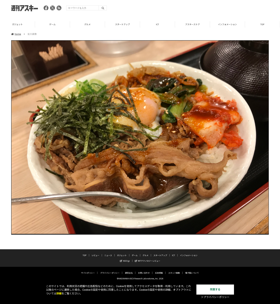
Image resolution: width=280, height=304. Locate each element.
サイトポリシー (88, 272)
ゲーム (52, 24)
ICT (157, 24)
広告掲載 (159, 272)
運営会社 (129, 272)
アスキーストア (192, 24)
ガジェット (17, 24)
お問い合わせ (144, 272)
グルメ (87, 24)
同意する (215, 289)
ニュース (108, 255)
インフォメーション (227, 24)
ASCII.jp (126, 260)
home (18, 34)
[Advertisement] (210, 9)
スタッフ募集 (174, 272)
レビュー (95, 255)
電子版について (192, 272)
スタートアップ (122, 24)
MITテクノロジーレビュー (149, 260)
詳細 (59, 293)
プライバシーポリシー (110, 272)
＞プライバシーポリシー (215, 297)
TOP (262, 24)
